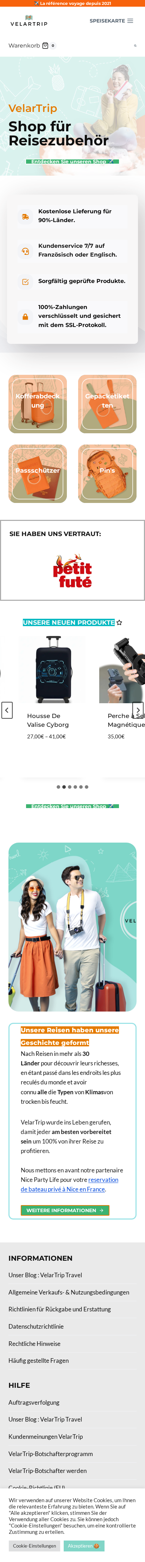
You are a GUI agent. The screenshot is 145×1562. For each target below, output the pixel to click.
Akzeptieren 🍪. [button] (84, 1546)
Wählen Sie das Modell (45, 752)
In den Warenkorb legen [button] (120, 748)
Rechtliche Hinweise (34, 1343)
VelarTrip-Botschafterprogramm (50, 1453)
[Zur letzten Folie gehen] (7, 710)
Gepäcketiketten (107, 400)
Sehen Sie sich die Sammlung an (37, 423)
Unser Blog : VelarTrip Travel (45, 1275)
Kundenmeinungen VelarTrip (45, 1436)
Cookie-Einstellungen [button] (34, 1546)
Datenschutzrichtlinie (36, 1326)
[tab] (58, 787)
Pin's (107, 470)
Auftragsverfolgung (33, 1402)
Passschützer (37, 470)
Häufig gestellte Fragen (38, 1360)
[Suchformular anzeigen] (135, 46)
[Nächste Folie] (138, 710)
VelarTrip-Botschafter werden (47, 1470)
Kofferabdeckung (37, 400)
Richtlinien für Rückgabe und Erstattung (59, 1309)
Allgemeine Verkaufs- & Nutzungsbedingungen (68, 1292)
